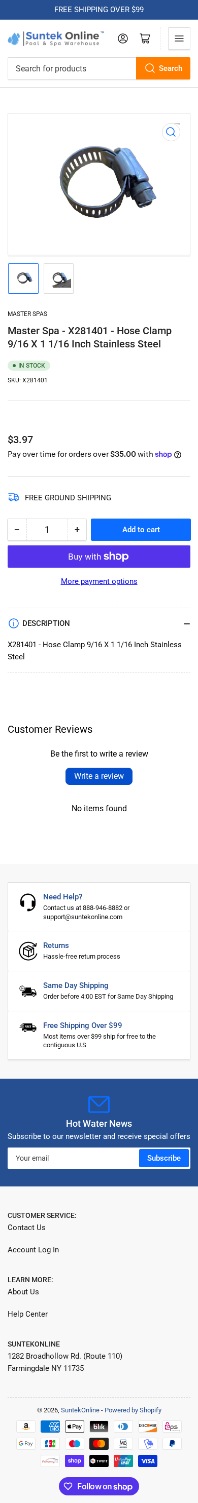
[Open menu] (179, 38)
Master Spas (27, 314)
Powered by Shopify (133, 1410)
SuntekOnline (80, 1410)
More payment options (99, 581)
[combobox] (99, 68)
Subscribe (164, 1158)
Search (170, 68)
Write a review (99, 776)
